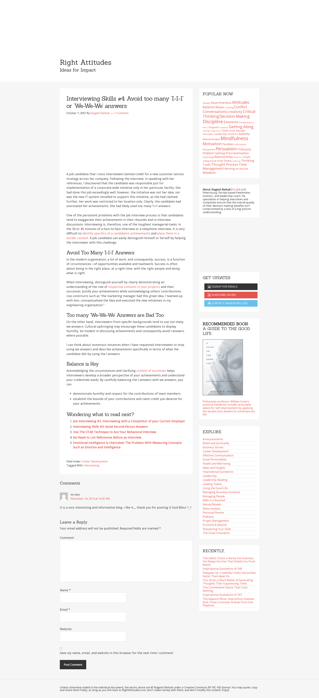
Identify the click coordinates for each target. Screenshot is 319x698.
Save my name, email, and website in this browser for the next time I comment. (117, 653)
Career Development (95, 461)
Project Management (216, 521)
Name (65, 590)
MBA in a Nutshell (214, 500)
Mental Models (211, 139)
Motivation (212, 143)
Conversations (215, 111)
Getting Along (241, 126)
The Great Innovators (216, 533)
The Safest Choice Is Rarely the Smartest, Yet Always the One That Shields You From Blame (229, 561)
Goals (225, 130)
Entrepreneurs (246, 122)
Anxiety (206, 102)
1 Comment (121, 113)
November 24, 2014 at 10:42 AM (90, 498)
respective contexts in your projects (134, 287)
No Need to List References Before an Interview (107, 437)
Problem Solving (214, 153)
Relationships (223, 157)
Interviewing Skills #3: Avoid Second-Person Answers (110, 427)
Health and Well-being (216, 463)
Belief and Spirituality (216, 443)
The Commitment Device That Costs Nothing (225, 589)
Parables (227, 144)
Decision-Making (234, 116)
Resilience (238, 157)
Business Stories (213, 447)
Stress (228, 161)
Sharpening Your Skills (217, 529)
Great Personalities (215, 459)
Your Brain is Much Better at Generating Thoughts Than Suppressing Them (228, 581)
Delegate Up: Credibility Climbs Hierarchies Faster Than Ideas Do (229, 574)
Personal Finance (213, 512)
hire (234, 189)
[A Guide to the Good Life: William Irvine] (223, 366)
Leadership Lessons (225, 133)
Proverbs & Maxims (215, 525)
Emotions (231, 122)
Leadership (210, 476)
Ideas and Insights (214, 468)
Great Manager (237, 130)
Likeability (243, 134)
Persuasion (226, 148)
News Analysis (211, 508)
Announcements (213, 439)
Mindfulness (234, 138)
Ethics (205, 127)
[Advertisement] (159, 25)
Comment (67, 538)
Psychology (208, 157)
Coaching (229, 107)
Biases (219, 107)
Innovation (208, 133)
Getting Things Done (212, 131)
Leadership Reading (215, 480)
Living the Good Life (215, 488)
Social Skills (216, 160)
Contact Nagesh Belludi (229, 303)
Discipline (213, 121)
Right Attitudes (85, 62)
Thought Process (224, 164)
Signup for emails (224, 286)
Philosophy (244, 149)
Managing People (214, 496)
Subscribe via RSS (223, 295)
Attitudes (240, 102)
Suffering (236, 161)
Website (66, 629)
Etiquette (213, 127)
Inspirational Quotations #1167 (222, 595)
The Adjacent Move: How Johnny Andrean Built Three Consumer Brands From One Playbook (228, 602)
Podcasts (208, 517)
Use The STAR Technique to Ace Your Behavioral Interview (114, 432)
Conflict (240, 106)
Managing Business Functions (221, 492)
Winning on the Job (236, 169)
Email (65, 609)
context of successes (151, 371)
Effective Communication (218, 455)
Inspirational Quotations (218, 472)
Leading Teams (212, 484)
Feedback (223, 127)
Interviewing (91, 465)
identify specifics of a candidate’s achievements (116, 233)
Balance (209, 107)
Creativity (235, 111)
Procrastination (237, 153)
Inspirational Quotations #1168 (222, 568)
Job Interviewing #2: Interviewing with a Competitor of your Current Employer (129, 421)
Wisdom (209, 172)
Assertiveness (221, 102)
